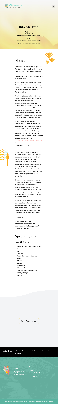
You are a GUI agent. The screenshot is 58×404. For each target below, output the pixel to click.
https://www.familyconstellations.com (28, 140)
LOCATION (33, 376)
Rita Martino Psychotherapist (16, 401)
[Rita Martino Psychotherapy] (13, 6)
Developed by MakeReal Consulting (44, 401)
